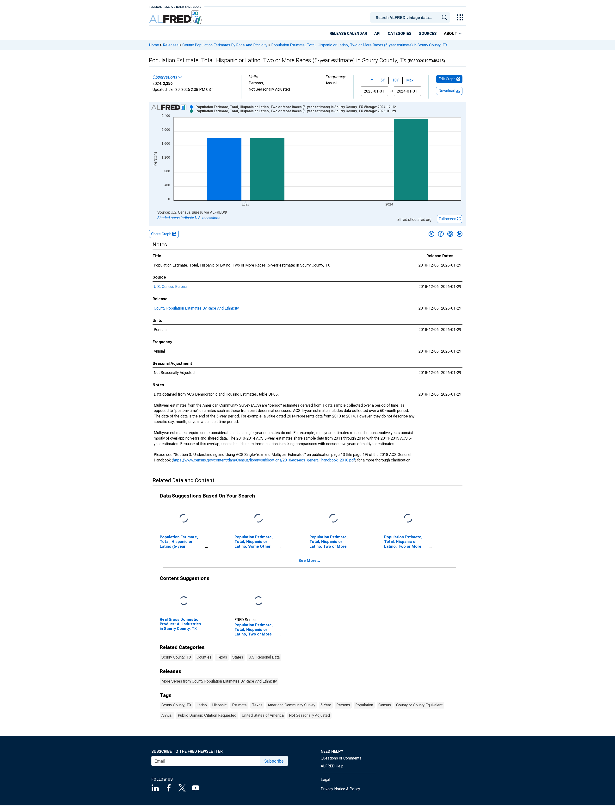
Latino (202, 705)
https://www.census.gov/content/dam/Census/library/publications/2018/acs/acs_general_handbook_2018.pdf (264, 460)
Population (364, 705)
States (237, 657)
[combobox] (411, 17)
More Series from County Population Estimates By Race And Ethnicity (219, 681)
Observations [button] (165, 77)
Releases (170, 45)
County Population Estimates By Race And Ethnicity (224, 45)
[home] (176, 17)
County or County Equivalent (419, 705)
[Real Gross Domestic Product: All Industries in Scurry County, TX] (184, 601)
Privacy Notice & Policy (340, 789)
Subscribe (274, 761)
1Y (371, 80)
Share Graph (161, 234)
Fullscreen (448, 219)
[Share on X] (431, 234)
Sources (428, 33)
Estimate (239, 705)
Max (409, 80)
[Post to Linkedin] (459, 234)
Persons (343, 705)
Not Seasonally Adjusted (309, 715)
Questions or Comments (341, 758)
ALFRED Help (332, 766)
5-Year (325, 705)
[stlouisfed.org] (175, 6)
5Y (383, 80)
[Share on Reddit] (450, 234)
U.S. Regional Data (264, 657)
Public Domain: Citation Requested (207, 715)
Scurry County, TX (176, 657)
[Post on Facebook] (441, 234)
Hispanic (219, 705)
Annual (166, 715)
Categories (400, 33)
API (377, 33)
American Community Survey (291, 705)
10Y (395, 80)
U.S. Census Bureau (170, 286)
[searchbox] (411, 18)
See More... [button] (309, 560)
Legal (325, 779)
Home (154, 45)
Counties (204, 657)
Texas (222, 657)
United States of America (263, 715)
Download (447, 90)
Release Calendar (348, 33)
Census (384, 705)
